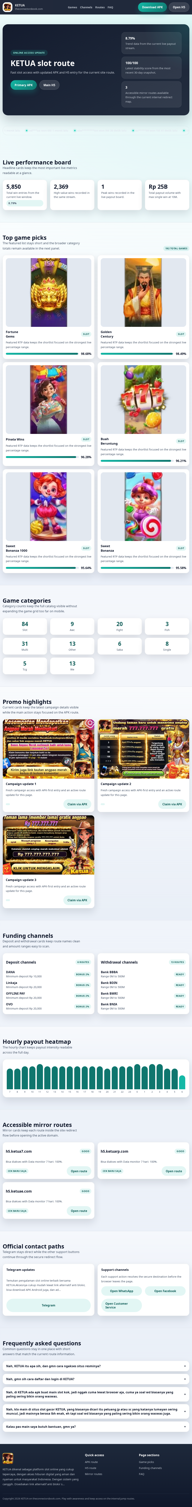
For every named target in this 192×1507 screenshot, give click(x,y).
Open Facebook (165, 1291)
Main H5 (49, 85)
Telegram (48, 1305)
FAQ (110, 7)
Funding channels (150, 1468)
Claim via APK (77, 804)
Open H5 (179, 7)
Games (72, 7)
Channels (86, 7)
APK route (91, 1462)
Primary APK (24, 85)
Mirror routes (93, 1474)
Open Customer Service (116, 1305)
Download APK (152, 7)
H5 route (90, 1468)
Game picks (146, 1462)
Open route (79, 1171)
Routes (100, 7)
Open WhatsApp (121, 1291)
